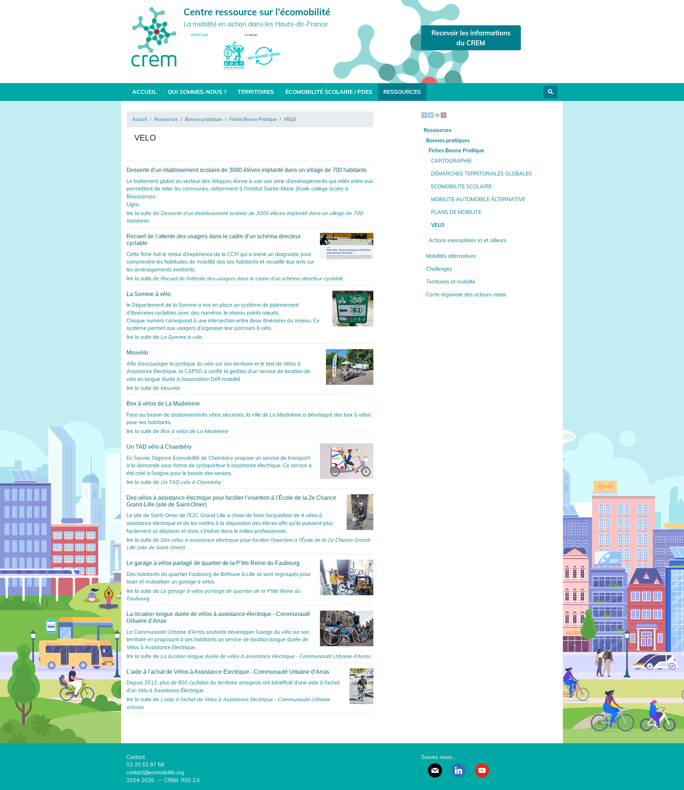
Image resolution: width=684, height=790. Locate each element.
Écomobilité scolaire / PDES (328, 91)
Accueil (144, 91)
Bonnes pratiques (203, 119)
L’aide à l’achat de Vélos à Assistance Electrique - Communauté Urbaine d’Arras (227, 672)
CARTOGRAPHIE (451, 161)
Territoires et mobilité (450, 282)
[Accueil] (154, 36)
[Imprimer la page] (437, 115)
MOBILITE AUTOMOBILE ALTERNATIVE (478, 199)
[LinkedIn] (431, 115)
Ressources (402, 91)
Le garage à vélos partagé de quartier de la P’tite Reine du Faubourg (213, 563)
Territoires (256, 91)
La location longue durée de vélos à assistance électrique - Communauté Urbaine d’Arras (218, 617)
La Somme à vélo (148, 294)
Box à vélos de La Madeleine (163, 404)
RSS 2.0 (190, 780)
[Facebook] (424, 115)
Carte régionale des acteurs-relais (466, 294)
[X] (443, 115)
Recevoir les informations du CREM (471, 38)
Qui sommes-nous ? (197, 91)
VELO (437, 225)
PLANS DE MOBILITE (456, 212)
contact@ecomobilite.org (155, 772)
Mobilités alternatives (451, 256)
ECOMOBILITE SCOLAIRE (461, 186)
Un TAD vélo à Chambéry (158, 447)
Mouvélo (137, 353)
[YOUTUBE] (482, 770)
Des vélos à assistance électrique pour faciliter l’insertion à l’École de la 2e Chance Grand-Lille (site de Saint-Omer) (231, 501)
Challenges (439, 269)
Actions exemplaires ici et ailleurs (467, 240)
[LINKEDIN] (458, 770)
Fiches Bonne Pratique (253, 119)
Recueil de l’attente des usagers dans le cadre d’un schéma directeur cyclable (213, 239)
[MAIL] (435, 770)
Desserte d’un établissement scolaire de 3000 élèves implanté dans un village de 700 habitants (246, 170)
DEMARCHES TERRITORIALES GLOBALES (481, 173)
